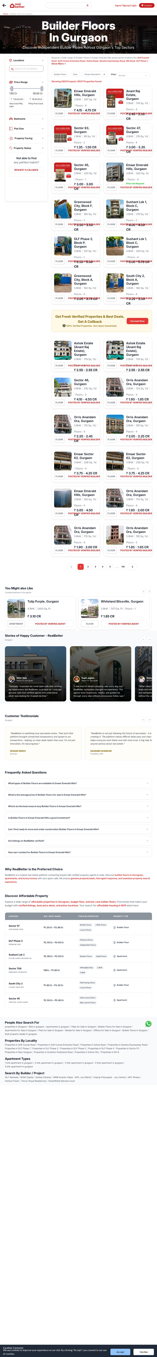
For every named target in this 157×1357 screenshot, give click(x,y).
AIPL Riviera (134, 1077)
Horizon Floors (12, 1081)
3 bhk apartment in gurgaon (79, 1062)
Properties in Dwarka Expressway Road (127, 1044)
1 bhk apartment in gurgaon (19, 1062)
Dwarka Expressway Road (112, 61)
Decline (144, 1351)
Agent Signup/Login (126, 5)
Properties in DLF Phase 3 (73, 1048)
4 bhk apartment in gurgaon (109, 1062)
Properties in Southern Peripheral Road (53, 1052)
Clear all (115, 74)
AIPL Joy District (83, 1077)
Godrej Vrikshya (43, 1077)
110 (123, 566)
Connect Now (137, 321)
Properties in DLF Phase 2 (45, 1048)
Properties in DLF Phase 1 (17, 1048)
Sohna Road (92, 61)
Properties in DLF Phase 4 (101, 1048)
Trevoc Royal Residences (33, 1081)
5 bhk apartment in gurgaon (19, 1066)
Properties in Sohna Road (93, 1044)
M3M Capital (26, 1077)
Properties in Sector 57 (127, 1048)
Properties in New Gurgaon (18, 1052)
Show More (58, 63)
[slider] (11, 88)
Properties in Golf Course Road (20, 1044)
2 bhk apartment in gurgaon (49, 1062)
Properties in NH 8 (110, 1052)
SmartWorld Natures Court (61, 1081)
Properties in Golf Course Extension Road (58, 1044)
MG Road (130, 61)
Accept (120, 1351)
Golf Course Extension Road (71, 61)
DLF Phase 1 (142, 61)
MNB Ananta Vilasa (63, 1077)
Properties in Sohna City (87, 1052)
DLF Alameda (11, 1077)
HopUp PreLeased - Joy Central (110, 1077)
